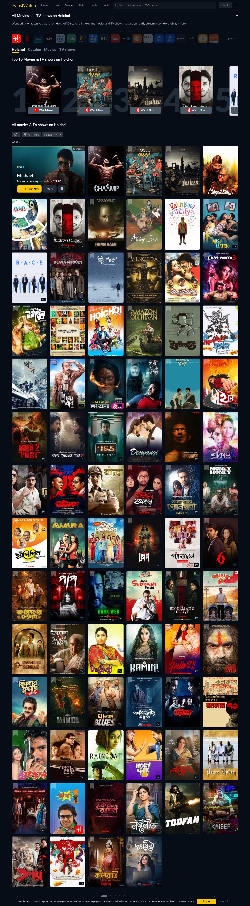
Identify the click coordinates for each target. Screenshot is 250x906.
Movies (50, 49)
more (50, 188)
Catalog (34, 49)
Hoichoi (18, 49)
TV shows (67, 49)
